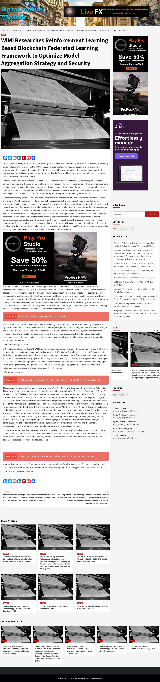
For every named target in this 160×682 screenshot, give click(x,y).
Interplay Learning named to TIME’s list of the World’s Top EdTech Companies (133, 305)
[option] (136, 357)
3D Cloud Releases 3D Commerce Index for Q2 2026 (54, 607)
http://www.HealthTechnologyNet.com (128, 431)
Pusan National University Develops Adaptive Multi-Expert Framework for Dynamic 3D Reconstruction (136, 298)
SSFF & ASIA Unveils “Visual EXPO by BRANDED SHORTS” (92, 607)
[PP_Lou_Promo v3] (50, 258)
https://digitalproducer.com (124, 417)
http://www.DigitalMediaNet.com (126, 424)
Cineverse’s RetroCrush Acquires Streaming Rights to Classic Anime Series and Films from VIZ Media (17, 559)
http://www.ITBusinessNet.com (125, 411)
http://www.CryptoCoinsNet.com (126, 438)
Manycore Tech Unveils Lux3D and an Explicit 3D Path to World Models (134, 290)
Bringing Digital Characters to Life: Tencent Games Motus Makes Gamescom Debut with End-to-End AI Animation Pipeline (135, 313)
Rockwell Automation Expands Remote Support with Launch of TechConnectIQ (16, 608)
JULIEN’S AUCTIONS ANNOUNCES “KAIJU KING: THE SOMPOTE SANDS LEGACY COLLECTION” (92, 559)
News (3, 34)
